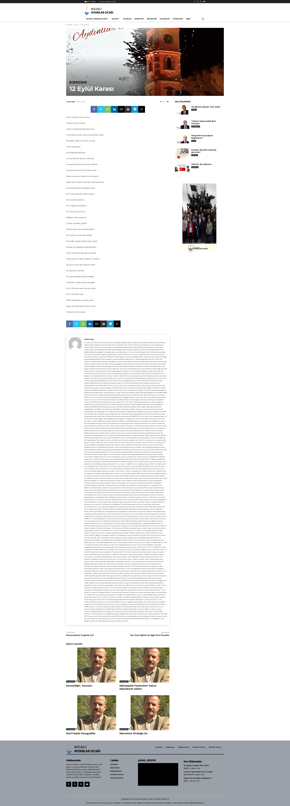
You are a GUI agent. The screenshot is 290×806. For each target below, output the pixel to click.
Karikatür (194, 155)
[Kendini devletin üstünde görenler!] (182, 153)
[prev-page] (176, 176)
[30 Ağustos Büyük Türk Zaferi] (182, 110)
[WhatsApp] (107, 109)
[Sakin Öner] (75, 480)
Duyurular (195, 167)
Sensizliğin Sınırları (79, 685)
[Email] (121, 109)
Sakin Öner (70, 102)
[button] (202, 19)
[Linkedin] (114, 109)
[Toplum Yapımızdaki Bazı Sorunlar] (182, 125)
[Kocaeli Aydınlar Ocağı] (103, 10)
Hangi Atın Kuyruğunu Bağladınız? (202, 136)
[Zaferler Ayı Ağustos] (182, 168)
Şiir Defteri (81, 82)
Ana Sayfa (69, 25)
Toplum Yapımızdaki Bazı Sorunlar (198, 772)
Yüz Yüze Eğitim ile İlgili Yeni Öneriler (149, 635)
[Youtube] (204, 1)
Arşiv (76, 25)
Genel (193, 141)
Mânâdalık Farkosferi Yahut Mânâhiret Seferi (138, 687)
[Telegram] (134, 109)
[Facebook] (194, 1)
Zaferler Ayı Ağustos (201, 164)
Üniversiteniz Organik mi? (80, 635)
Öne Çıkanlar (70, 681)
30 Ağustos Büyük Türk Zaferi (205, 107)
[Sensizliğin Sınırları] (91, 665)
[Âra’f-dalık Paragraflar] (91, 712)
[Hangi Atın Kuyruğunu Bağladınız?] (182, 139)
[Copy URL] (141, 109)
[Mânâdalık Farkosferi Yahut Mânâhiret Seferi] (144, 665)
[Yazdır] (128, 109)
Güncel (194, 109)
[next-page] (180, 176)
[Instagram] (198, 1)
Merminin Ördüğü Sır (134, 733)
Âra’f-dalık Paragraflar (81, 733)
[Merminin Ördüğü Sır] (144, 712)
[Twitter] (201, 1)
